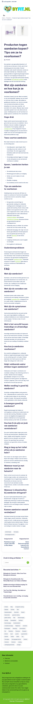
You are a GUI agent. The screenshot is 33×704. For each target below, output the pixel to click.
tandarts (6, 636)
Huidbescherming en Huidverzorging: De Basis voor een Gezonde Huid (15, 585)
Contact (7, 663)
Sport (11, 634)
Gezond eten (7, 615)
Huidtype (21, 620)
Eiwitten (12, 609)
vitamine (25, 639)
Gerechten (16, 612)
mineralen (25, 625)
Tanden (12, 636)
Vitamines (13, 642)
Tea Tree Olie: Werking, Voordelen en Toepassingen (14, 591)
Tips (22, 636)
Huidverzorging (7, 623)
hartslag (6, 620)
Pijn (5, 631)
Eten (18, 609)
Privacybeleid (19, 701)
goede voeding (7, 617)
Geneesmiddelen (8, 612)
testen (17, 636)
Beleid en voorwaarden (11, 661)
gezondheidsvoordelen (17, 79)
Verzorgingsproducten (9, 534)
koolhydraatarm (16, 623)
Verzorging (16, 531)
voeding (19, 642)
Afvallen (6, 606)
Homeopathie (13, 620)
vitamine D (18, 261)
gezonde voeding (15, 615)
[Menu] (4, 15)
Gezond (22, 612)
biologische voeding (19, 606)
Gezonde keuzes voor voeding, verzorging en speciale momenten (15, 596)
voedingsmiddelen (11, 217)
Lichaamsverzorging (8, 625)
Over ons (7, 658)
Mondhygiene (7, 628)
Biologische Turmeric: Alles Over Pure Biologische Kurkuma (14, 574)
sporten (17, 634)
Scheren (6, 634)
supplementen (24, 634)
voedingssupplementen (9, 644)
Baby (12, 606)
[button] (28, 562)
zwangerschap (8, 128)
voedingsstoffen (18, 259)
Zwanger (19, 644)
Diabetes (6, 609)
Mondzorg (15, 628)
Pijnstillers (11, 631)
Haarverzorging (21, 617)
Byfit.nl (27, 699)
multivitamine (22, 628)
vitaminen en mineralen (13, 219)
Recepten (24, 631)
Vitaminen (6, 642)
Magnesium (17, 625)
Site (11, 701)
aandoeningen (8, 531)
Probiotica (18, 631)
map (13, 701)
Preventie (8, 40)
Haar (14, 617)
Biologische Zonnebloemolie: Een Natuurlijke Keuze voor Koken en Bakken (15, 579)
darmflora (14, 235)
